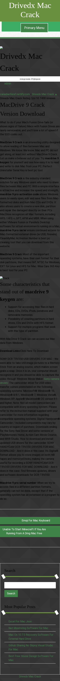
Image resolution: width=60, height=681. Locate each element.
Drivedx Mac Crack (30, 10)
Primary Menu (34, 28)
